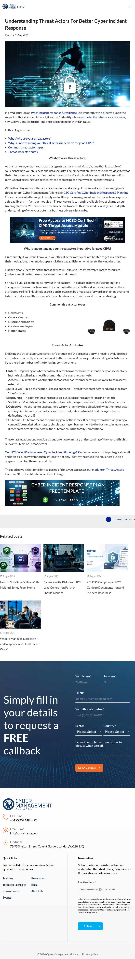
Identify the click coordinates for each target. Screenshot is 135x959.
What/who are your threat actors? (30, 138)
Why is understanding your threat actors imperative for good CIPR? (51, 143)
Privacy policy (90, 954)
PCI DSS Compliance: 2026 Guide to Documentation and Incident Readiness (105, 588)
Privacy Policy (91, 912)
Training (8, 878)
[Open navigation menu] (129, 6)
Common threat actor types (25, 147)
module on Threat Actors (108, 469)
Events (7, 897)
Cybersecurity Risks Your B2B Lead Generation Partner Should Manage (62, 588)
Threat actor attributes (23, 152)
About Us (37, 891)
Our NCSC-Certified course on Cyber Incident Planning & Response (47, 452)
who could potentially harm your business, (99, 117)
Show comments (124, 519)
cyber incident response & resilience (54, 112)
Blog (34, 884)
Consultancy (11, 891)
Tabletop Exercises (14, 884)
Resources (38, 878)
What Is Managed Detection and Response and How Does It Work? (20, 644)
